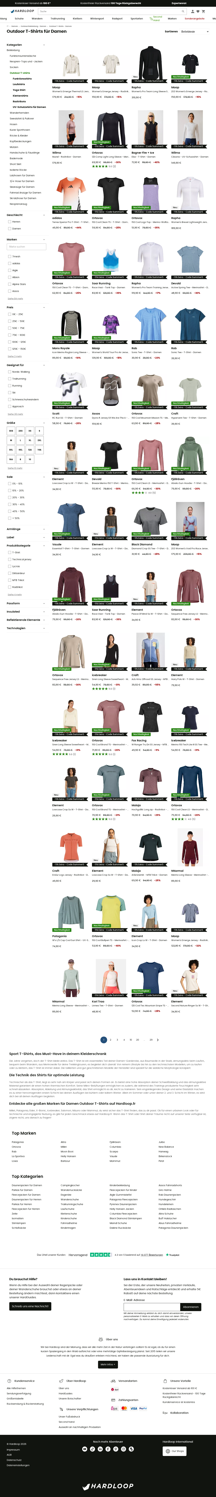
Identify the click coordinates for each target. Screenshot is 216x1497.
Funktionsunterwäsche (23, 56)
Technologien (16, 628)
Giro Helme (165, 1190)
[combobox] (27, 247)
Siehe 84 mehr (15, 299)
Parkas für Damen (22, 1190)
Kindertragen (68, 1228)
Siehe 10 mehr (15, 468)
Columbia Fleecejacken (123, 1214)
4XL (20, 450)
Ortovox (16, 1147)
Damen (14, 26)
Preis (10, 307)
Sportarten (137, 19)
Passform (13, 603)
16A (11, 459)
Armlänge (13, 529)
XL (30, 440)
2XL (39, 440)
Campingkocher (70, 1185)
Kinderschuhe (69, 1218)
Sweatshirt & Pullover (22, 119)
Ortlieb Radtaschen (170, 1209)
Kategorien (14, 45)
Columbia (115, 1147)
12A (30, 450)
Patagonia (18, 1142)
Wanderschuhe (70, 1199)
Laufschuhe (67, 1209)
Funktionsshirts (22, 79)
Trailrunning (58, 19)
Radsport (117, 19)
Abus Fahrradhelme (170, 1223)
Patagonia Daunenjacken (173, 1228)
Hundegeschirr (167, 1199)
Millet (64, 1147)
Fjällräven (115, 1142)
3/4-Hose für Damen (22, 181)
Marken (172, 19)
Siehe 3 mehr (15, 356)
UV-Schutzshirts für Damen (29, 107)
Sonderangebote (195, 19)
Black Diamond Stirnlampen (126, 1218)
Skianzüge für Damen (22, 187)
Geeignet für (15, 365)
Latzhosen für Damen (22, 175)
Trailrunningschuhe (72, 1204)
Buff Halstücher (168, 1218)
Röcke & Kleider (19, 136)
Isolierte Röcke (18, 170)
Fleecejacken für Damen (26, 1195)
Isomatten (18, 1218)
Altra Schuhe (166, 1214)
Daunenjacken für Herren (26, 1199)
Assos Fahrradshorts (170, 1185)
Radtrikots (19, 101)
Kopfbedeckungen (20, 141)
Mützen (14, 147)
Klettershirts (20, 96)
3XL (11, 450)
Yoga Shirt (19, 90)
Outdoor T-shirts (20, 73)
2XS (20, 431)
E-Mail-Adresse (134, 1300)
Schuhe (19, 19)
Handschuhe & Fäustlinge (25, 153)
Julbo (162, 1142)
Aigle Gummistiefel (120, 1195)
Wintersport (97, 19)
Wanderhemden (19, 113)
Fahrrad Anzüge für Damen (25, 193)
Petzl (161, 1161)
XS (30, 431)
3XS (11, 431)
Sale (10, 477)
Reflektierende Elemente (23, 620)
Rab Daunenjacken (170, 1195)
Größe (11, 423)
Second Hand (156, 19)
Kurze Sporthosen (20, 130)
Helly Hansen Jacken (122, 1209)
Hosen (13, 124)
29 (151, 1040)
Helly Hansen (68, 1156)
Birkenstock (165, 1156)
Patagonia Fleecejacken (124, 1199)
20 (137, 1040)
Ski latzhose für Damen (23, 198)
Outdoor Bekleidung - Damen (33, 26)
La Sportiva (18, 1156)
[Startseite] (9, 26)
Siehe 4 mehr (15, 594)
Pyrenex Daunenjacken (123, 1204)
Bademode (16, 158)
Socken (14, 67)
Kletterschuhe (69, 1214)
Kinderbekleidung (120, 1185)
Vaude (113, 1156)
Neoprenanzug (18, 204)
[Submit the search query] (183, 12)
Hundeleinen (166, 1204)
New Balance (166, 1147)
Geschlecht (14, 215)
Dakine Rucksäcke (120, 1228)
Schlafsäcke (19, 1228)
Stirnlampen (19, 1223)
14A (39, 450)
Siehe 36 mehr (15, 414)
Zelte (15, 1214)
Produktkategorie (18, 545)
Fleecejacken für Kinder (123, 1190)
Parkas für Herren (22, 1204)
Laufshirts (19, 84)
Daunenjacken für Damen (27, 1185)
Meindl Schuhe (118, 1223)
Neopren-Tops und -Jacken (26, 61)
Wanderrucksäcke (71, 1190)
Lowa (15, 1161)
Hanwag (163, 1152)
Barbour (65, 1161)
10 (30, 459)
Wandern (37, 19)
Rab (14, 1152)
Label (10, 537)
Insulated (13, 611)
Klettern (77, 19)
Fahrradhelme (69, 1223)
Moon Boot (67, 1152)
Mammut (115, 1161)
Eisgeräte (66, 1195)
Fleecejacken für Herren (26, 1209)
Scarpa (114, 1152)
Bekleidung (13, 50)
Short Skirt (15, 164)
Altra (63, 1142)
